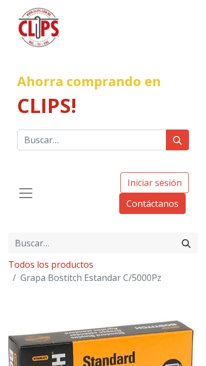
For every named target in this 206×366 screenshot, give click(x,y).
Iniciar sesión (154, 183)
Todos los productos (50, 264)
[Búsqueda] (177, 139)
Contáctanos (152, 204)
